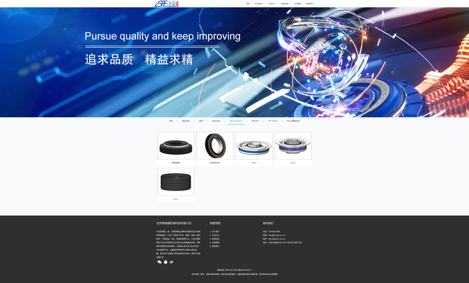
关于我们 (215, 231)
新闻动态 (215, 239)
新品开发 (186, 121)
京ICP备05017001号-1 (243, 270)
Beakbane (216, 121)
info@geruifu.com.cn (276, 235)
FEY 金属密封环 (293, 121)
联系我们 (215, 246)
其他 (201, 121)
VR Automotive (236, 121)
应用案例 (297, 4)
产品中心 (215, 235)
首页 (248, 4)
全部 (171, 121)
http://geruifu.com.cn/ (276, 239)
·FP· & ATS (272, 121)
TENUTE (255, 121)
